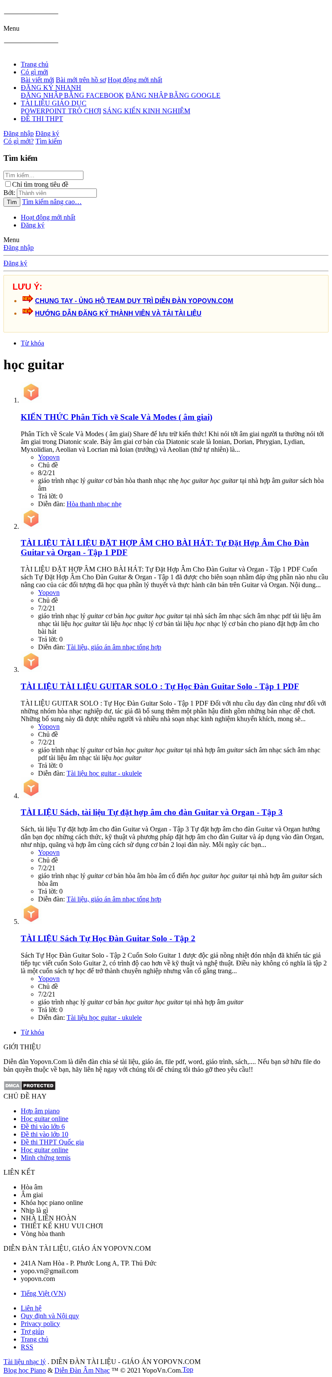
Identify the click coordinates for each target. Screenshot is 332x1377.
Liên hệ (31, 1308)
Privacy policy (40, 1323)
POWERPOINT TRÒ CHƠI (61, 111)
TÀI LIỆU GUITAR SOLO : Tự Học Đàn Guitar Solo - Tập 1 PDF (160, 686)
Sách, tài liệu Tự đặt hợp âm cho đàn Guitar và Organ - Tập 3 (152, 812)
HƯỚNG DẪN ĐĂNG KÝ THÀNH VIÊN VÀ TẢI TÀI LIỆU (118, 313)
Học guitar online (44, 1118)
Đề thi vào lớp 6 (43, 1126)
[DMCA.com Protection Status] (29, 1088)
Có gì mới (34, 72)
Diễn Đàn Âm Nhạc (82, 1370)
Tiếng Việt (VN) (43, 1293)
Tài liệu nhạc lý (24, 1361)
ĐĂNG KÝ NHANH (51, 87)
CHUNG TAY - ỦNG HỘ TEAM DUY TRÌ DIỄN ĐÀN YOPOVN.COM (134, 300)
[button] (11, 28)
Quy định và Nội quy (50, 1315)
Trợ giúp (32, 1331)
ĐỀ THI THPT (42, 118)
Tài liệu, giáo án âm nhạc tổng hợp (114, 647)
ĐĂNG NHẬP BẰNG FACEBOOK (72, 95)
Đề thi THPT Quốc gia (52, 1142)
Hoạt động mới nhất (135, 79)
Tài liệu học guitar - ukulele (104, 773)
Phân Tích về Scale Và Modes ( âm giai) (116, 417)
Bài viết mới (37, 79)
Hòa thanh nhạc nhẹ (94, 504)
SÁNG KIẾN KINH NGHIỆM (146, 111)
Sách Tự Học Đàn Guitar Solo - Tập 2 (108, 938)
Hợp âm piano (40, 1111)
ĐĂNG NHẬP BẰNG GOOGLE (173, 95)
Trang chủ (34, 64)
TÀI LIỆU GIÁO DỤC (53, 103)
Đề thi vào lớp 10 (44, 1134)
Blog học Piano (24, 1370)
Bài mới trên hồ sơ (81, 79)
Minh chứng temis (45, 1157)
